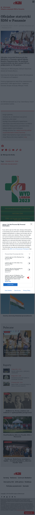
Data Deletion (8, 290)
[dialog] (17, 257)
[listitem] (17, 254)
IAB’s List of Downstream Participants (19, 249)
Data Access (17, 290)
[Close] (31, 224)
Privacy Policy (26, 290)
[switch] (28, 257)
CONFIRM (10, 284)
